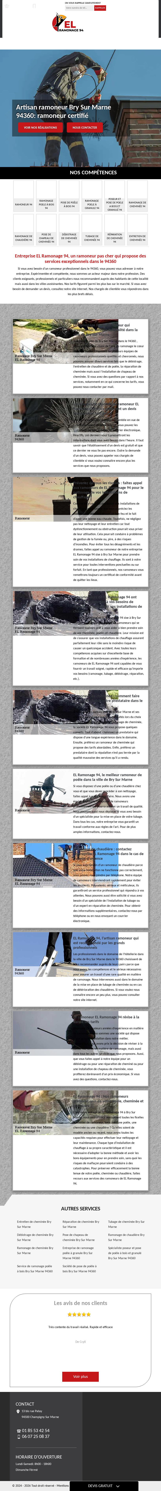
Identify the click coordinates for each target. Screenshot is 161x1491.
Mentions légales (68, 1485)
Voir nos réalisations (40, 127)
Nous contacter (85, 127)
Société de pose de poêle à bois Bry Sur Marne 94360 (80, 1269)
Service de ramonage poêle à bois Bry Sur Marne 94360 (35, 1269)
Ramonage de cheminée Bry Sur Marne (35, 1251)
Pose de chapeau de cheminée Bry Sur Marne (79, 1238)
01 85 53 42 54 (18, 6)
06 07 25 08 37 (46, 6)
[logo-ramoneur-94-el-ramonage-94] (67, 22)
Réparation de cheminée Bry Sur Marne (81, 1224)
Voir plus (80, 1377)
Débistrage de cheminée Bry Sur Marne (35, 1238)
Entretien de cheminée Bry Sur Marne (34, 1224)
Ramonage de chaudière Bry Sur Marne (126, 1238)
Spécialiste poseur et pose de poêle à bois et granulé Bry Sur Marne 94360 (124, 1253)
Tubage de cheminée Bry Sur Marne (126, 1224)
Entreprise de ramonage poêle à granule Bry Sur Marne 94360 (78, 1253)
